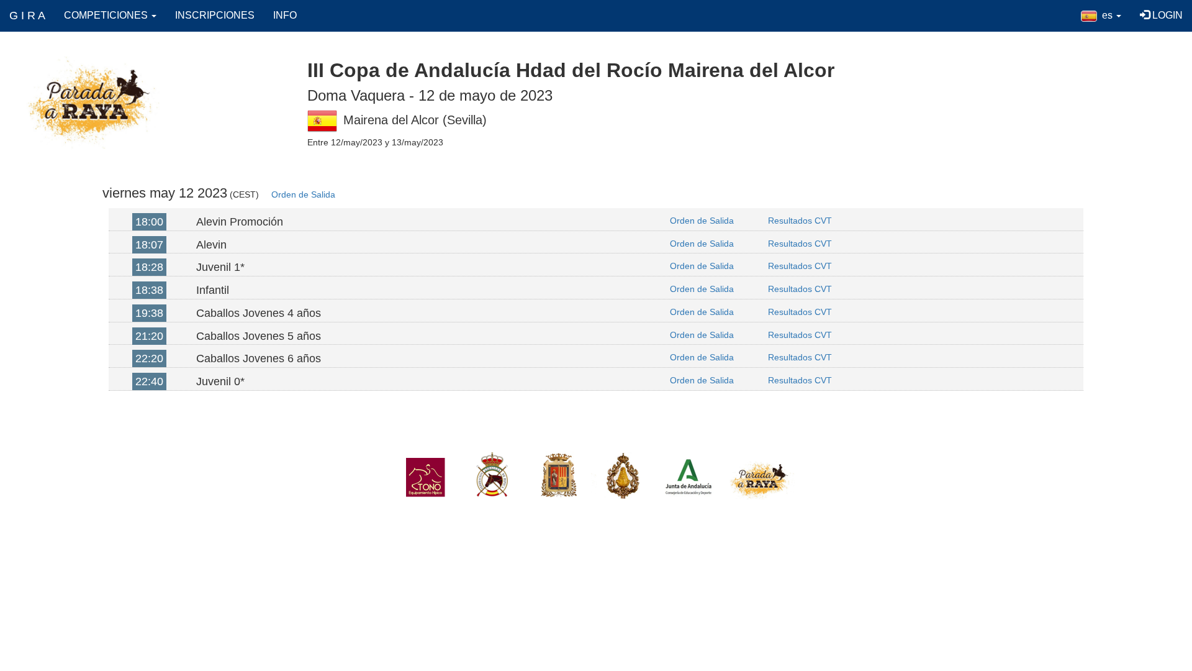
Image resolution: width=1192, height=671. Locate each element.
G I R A (27, 15)
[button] (1101, 15)
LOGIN (1166, 15)
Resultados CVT (800, 221)
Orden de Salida (303, 194)
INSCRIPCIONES (215, 15)
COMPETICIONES (107, 15)
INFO (285, 15)
